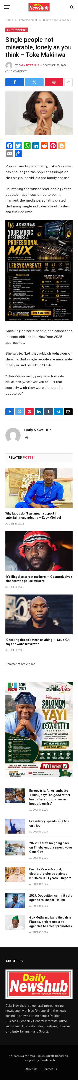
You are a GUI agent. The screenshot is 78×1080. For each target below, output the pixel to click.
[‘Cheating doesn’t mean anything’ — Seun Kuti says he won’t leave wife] (39, 615)
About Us (31, 1069)
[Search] (71, 7)
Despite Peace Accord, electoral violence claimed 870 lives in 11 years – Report (50, 874)
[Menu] (7, 7)
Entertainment (16, 30)
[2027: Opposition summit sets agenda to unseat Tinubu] (15, 900)
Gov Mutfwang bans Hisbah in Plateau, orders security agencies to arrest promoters (50, 922)
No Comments (18, 71)
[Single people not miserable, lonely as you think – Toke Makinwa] (39, 113)
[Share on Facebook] (14, 82)
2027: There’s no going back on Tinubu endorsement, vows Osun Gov (51, 847)
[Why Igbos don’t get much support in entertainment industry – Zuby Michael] (39, 488)
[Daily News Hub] (39, 7)
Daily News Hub (29, 65)
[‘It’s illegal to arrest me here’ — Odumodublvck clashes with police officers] (39, 551)
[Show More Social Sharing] (68, 82)
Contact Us (49, 1069)
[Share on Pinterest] (54, 82)
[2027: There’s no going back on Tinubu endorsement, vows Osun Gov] (15, 848)
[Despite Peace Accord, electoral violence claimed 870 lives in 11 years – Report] (15, 874)
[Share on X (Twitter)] (34, 82)
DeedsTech (47, 1060)
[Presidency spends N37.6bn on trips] (15, 826)
